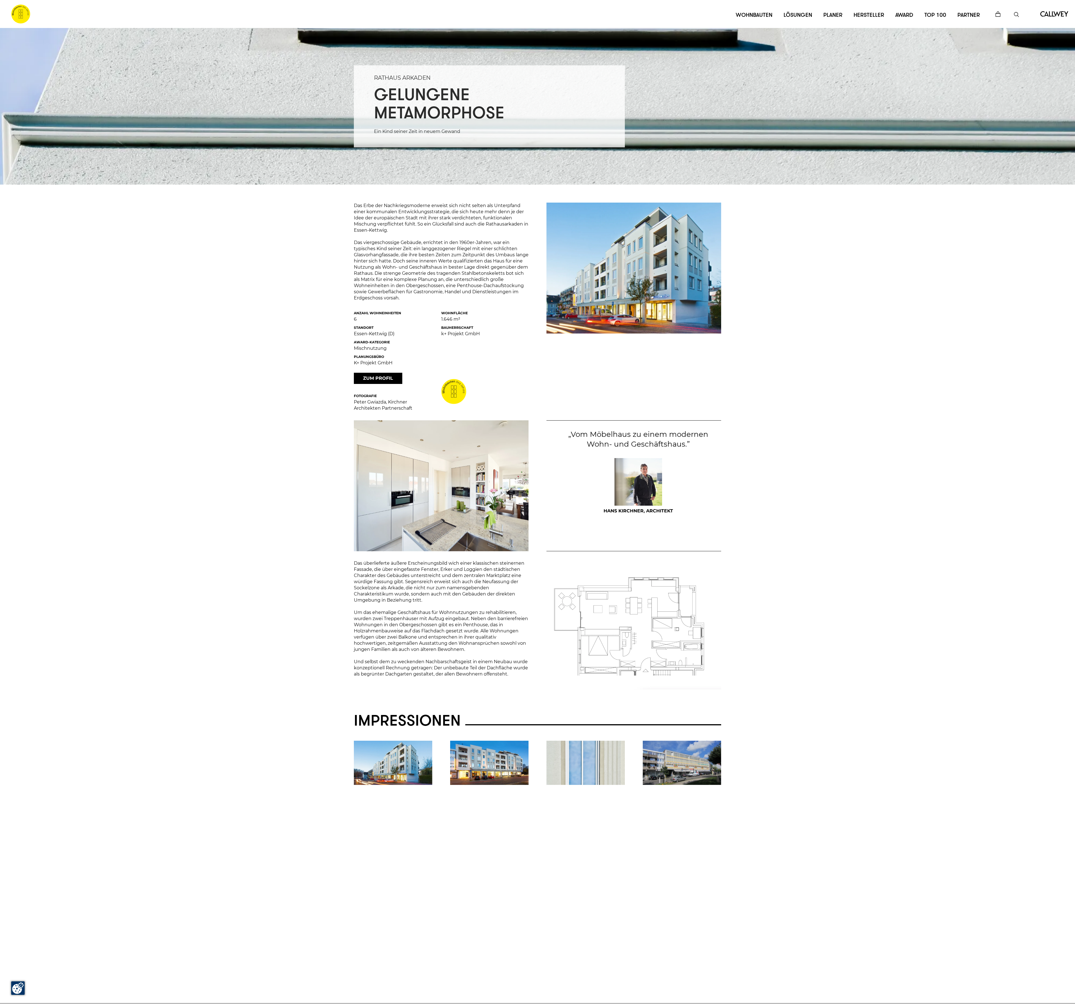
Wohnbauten (754, 15)
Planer (832, 15)
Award (904, 15)
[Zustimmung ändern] (18, 988)
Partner (968, 15)
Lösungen (798, 15)
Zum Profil (378, 378)
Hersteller (869, 15)
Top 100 (935, 15)
